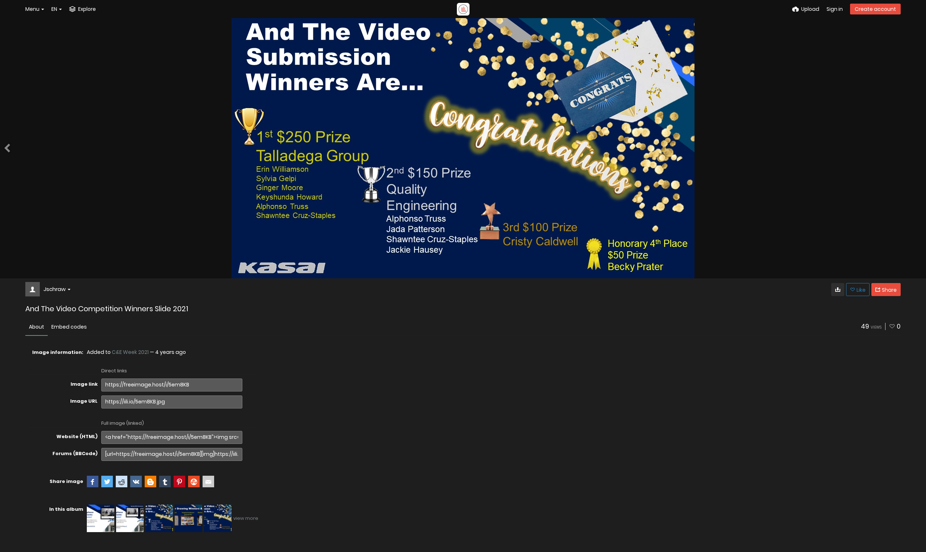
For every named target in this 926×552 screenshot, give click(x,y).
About (36, 326)
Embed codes (69, 326)
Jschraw (54, 289)
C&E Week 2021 (130, 352)
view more (245, 518)
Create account (875, 9)
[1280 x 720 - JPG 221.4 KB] (837, 289)
